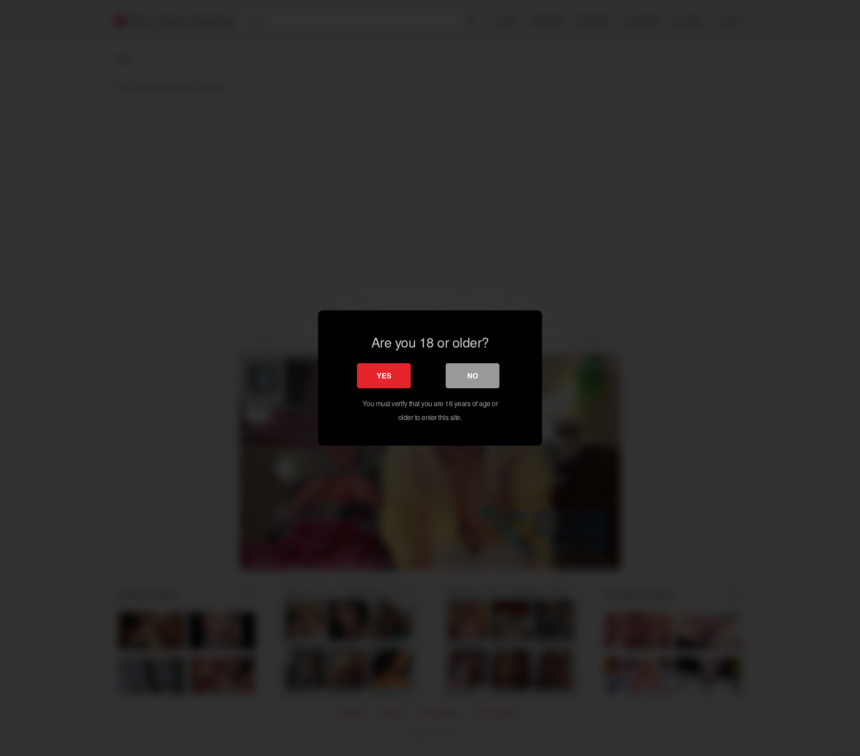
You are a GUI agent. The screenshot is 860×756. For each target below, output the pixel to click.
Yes (384, 375)
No (472, 375)
